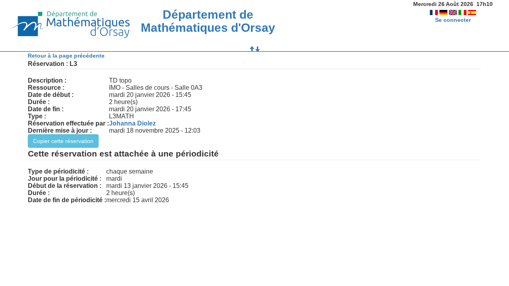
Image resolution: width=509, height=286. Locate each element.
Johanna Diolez (132, 123)
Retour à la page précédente (66, 55)
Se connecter (453, 20)
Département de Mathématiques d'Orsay (208, 21)
